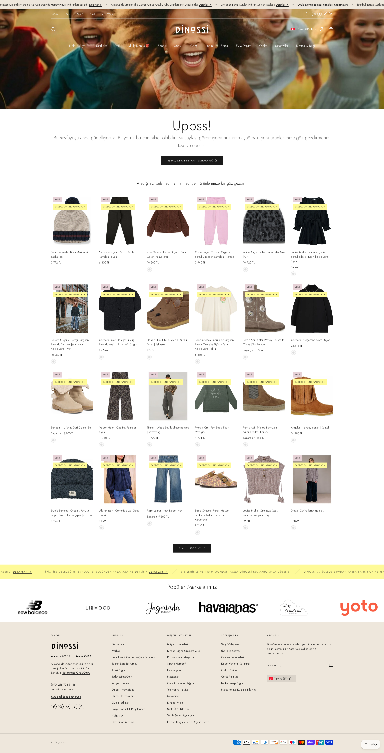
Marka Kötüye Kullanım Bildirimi (238, 690)
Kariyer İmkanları (121, 683)
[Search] (53, 29)
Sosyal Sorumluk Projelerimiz (128, 709)
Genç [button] (194, 45)
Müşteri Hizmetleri (177, 644)
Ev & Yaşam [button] (243, 45)
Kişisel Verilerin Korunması (236, 664)
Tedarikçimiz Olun (122, 677)
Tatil (117, 45)
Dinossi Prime (175, 702)
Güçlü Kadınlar (120, 702)
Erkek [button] (224, 45)
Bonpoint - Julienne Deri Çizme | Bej (71, 428)
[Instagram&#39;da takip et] (314, 14)
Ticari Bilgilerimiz (121, 670)
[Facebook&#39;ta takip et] (308, 14)
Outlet (263, 45)
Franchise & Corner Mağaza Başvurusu (134, 657)
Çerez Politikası (230, 677)
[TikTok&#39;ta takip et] (325, 14)
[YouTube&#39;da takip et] (319, 14)
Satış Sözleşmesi (230, 644)
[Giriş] (321, 29)
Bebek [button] (162, 45)
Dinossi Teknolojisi (122, 696)
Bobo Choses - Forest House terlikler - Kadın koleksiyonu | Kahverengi (212, 515)
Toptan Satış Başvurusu (124, 664)
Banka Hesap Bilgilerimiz (235, 683)
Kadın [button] (209, 45)
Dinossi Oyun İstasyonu (180, 657)
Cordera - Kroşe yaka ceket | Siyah (310, 340)
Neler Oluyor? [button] (78, 45)
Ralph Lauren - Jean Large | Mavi (165, 511)
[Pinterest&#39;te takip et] (331, 14)
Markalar (101, 45)
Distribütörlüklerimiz (123, 722)
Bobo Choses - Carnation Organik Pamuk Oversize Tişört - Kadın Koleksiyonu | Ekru (214, 344)
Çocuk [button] (178, 45)
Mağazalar (281, 45)
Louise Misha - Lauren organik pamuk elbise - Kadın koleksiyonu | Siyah (310, 256)
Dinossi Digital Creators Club (184, 651)
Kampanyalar (174, 670)
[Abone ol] (331, 665)
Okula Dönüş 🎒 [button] (139, 45)
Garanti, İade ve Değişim (181, 683)
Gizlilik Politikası (230, 670)
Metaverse (173, 696)
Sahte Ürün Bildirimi (178, 709)
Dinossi (62, 742)
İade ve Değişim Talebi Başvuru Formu (188, 722)
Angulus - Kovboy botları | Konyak (310, 428)
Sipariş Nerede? (176, 664)
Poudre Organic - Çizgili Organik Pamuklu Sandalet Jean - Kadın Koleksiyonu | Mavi (70, 344)
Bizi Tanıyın (118, 644)
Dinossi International (123, 690)
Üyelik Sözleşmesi (231, 651)
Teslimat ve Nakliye (177, 690)
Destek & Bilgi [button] (305, 45)
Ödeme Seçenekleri (232, 657)
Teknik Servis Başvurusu (180, 715)
